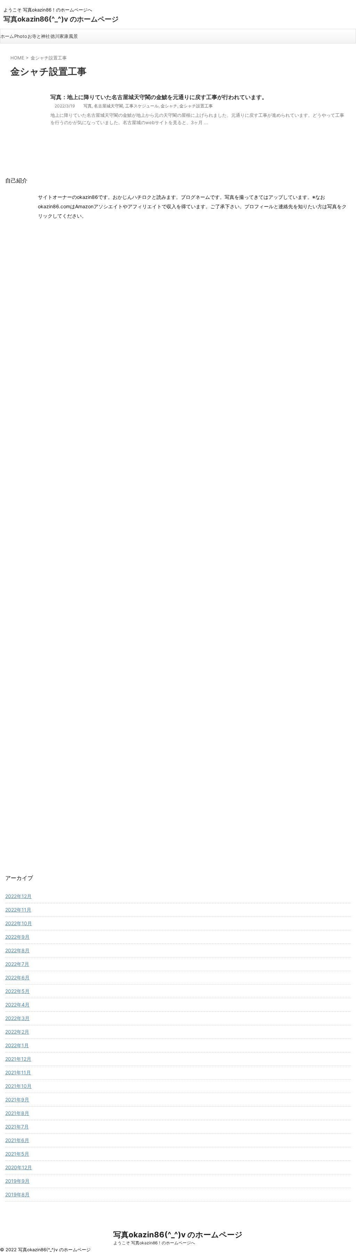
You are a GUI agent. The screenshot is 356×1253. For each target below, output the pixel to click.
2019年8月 (17, 1194)
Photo (20, 36)
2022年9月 (17, 937)
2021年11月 (18, 1072)
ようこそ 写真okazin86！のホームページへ (154, 1242)
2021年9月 (17, 1099)
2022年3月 (17, 1018)
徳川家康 (59, 36)
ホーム (7, 36)
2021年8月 (17, 1113)
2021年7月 (17, 1127)
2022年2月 (17, 1032)
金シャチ (169, 105)
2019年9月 (17, 1181)
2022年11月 (18, 910)
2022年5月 (17, 991)
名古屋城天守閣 (108, 105)
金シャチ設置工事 (196, 105)
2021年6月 (17, 1140)
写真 (87, 105)
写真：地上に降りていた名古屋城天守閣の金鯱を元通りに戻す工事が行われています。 (158, 97)
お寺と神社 (38, 36)
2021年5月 (17, 1154)
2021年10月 (18, 1086)
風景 (73, 36)
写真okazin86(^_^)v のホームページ (61, 19)
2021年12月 (18, 1059)
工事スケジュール (142, 105)
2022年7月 (17, 964)
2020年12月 (18, 1167)
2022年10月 (18, 923)
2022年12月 (18, 896)
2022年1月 (17, 1045)
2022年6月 (17, 977)
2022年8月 (17, 950)
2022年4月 (17, 1005)
